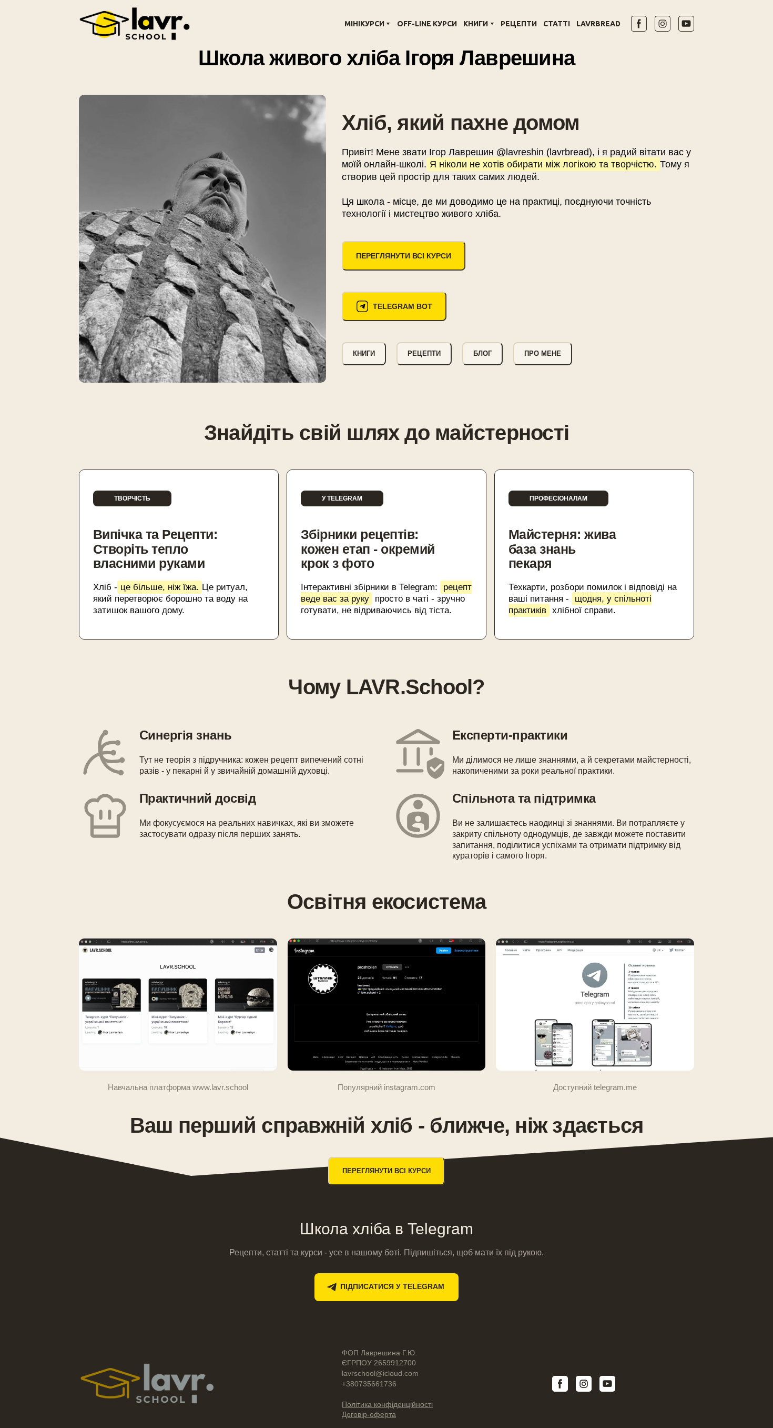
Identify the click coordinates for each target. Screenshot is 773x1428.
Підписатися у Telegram (392, 1286)
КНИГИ (475, 23)
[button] (639, 24)
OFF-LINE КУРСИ (427, 23)
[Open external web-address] (202, 239)
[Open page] (387, 1004)
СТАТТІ (556, 23)
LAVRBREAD (598, 23)
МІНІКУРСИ (364, 23)
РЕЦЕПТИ (519, 23)
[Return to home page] (134, 23)
